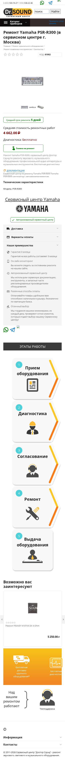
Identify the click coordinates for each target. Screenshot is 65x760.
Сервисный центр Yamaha (32, 199)
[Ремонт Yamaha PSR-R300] (32, 81)
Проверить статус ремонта (56, 22)
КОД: (42, 54)
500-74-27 (10, 3)
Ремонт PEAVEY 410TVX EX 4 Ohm (22, 625)
